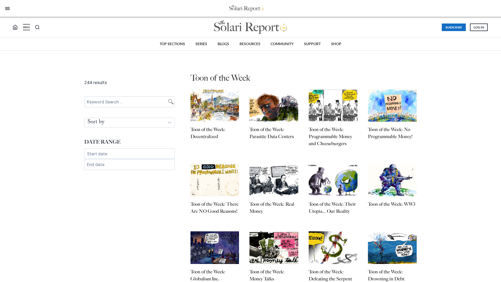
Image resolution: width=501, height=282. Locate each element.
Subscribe (453, 27)
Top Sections (172, 44)
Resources (250, 44)
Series (201, 44)
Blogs (223, 44)
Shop (336, 44)
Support (312, 44)
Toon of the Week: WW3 (391, 204)
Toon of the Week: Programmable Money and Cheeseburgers (330, 136)
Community (282, 44)
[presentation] (214, 105)
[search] (17, 27)
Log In (479, 27)
